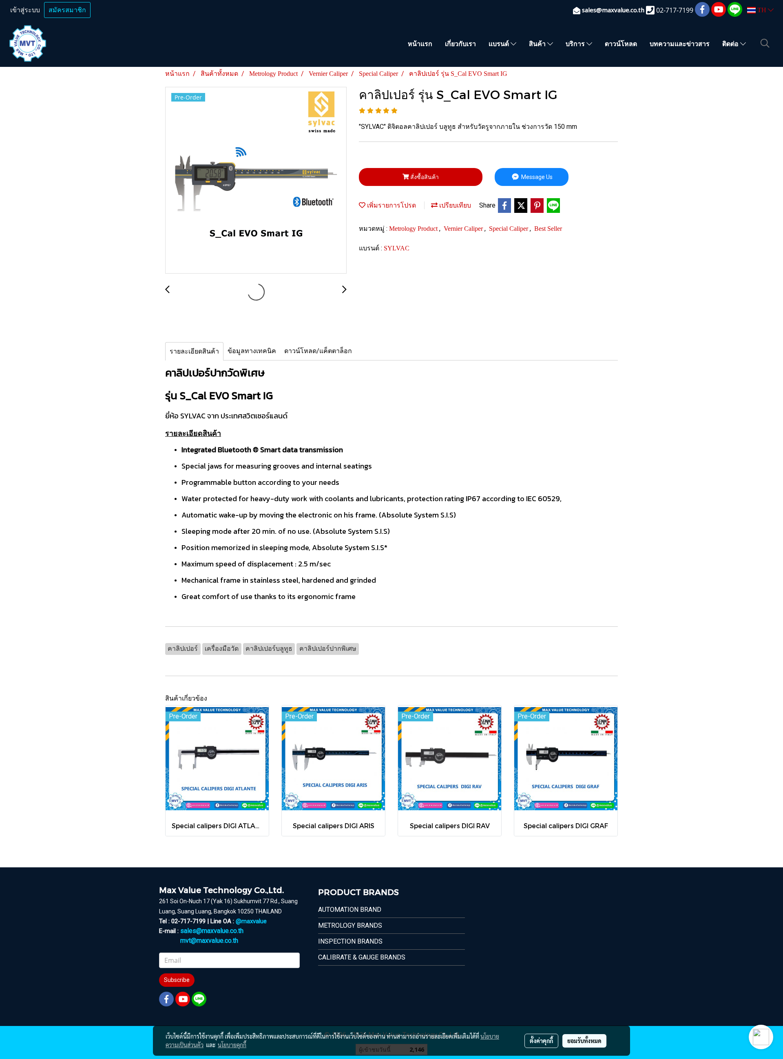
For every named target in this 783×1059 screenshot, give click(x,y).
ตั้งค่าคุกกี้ (541, 1040)
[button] (765, 43)
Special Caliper (509, 228)
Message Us (536, 177)
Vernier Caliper (464, 228)
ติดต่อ (731, 43)
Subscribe (177, 980)
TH (762, 10)
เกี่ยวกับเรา (460, 43)
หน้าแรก (420, 43)
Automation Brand (349, 909)
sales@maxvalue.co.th (211, 931)
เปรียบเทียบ (454, 205)
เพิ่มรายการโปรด (390, 205)
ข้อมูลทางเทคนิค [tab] (252, 351)
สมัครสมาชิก (67, 10)
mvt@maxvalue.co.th (209, 940)
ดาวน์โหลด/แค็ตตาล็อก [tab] (318, 351)
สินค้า (538, 43)
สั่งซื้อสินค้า (424, 177)
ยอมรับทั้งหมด (584, 1040)
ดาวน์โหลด (621, 43)
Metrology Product (414, 228)
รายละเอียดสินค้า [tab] (194, 351)
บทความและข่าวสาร (680, 43)
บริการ (576, 43)
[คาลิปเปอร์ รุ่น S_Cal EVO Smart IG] (256, 180)
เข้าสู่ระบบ (25, 10)
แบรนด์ (500, 43)
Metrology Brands (350, 925)
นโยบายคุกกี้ (232, 1044)
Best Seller (548, 228)
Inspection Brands (350, 941)
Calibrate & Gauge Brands (361, 957)
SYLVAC (396, 248)
